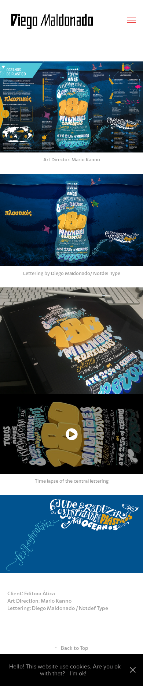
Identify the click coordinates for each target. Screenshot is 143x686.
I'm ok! (78, 673)
